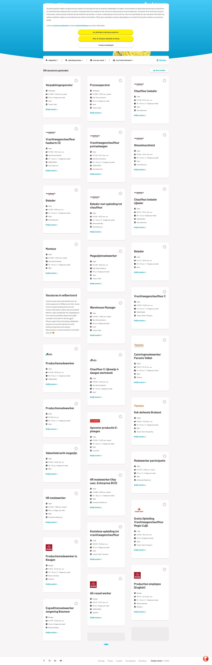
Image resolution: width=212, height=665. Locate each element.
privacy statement (61, 25)
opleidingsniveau (74, 60)
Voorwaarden (130, 661)
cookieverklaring (81, 25)
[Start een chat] (205, 658)
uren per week (98, 60)
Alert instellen (160, 70)
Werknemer (49, 3)
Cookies (119, 661)
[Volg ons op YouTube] (61, 660)
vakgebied (52, 60)
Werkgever (61, 3)
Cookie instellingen (106, 45)
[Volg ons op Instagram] (49, 660)
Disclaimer (143, 661)
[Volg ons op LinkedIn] (55, 660)
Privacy (110, 661)
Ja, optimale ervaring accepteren (105, 32)
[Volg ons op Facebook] (44, 660)
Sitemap (101, 661)
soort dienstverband (124, 60)
